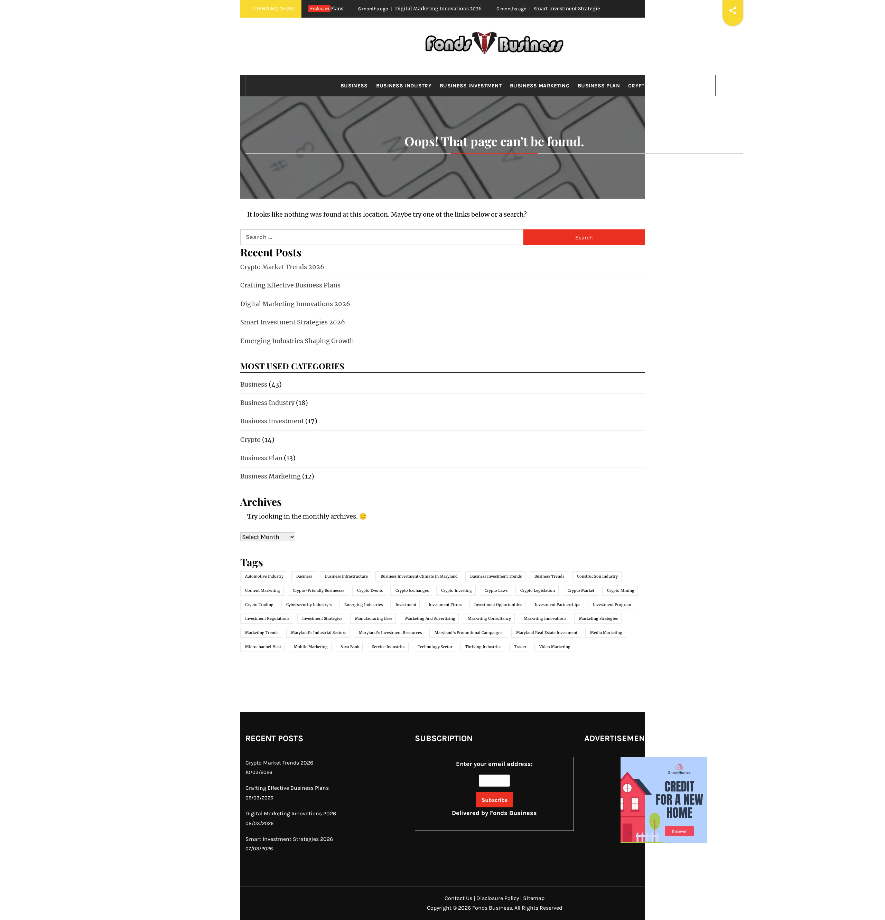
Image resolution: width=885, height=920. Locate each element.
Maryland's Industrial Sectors (318, 632)
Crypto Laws (496, 590)
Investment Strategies (322, 618)
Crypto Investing (456, 590)
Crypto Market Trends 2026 (282, 267)
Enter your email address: (494, 788)
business (304, 576)
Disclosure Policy (497, 898)
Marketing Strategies (598, 618)
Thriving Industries (483, 646)
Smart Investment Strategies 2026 (525, 9)
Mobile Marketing (311, 646)
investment (405, 604)
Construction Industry (597, 576)
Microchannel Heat (263, 646)
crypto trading (259, 604)
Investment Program (612, 604)
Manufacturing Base (373, 618)
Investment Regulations (267, 618)
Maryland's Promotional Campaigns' (469, 632)
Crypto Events (370, 590)
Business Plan (599, 86)
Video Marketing (554, 646)
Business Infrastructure (346, 576)
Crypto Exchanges (412, 590)
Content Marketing (262, 590)
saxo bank (350, 646)
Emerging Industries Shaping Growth (297, 341)
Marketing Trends (261, 632)
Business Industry (403, 86)
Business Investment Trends (496, 576)
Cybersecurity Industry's (309, 604)
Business (354, 86)
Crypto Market (581, 590)
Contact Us (458, 898)
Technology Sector (435, 646)
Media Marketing (606, 632)
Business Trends (549, 576)
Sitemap (533, 898)
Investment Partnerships (557, 604)
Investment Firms (445, 604)
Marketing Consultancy (489, 618)
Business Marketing (539, 86)
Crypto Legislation (537, 590)
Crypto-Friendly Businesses (318, 590)
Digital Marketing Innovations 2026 (389, 9)
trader (520, 646)
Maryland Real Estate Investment (546, 632)
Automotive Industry (264, 576)
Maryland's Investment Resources (390, 632)
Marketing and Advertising (430, 618)
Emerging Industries (363, 604)
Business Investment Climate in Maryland (419, 576)
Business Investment (471, 86)
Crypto (638, 86)
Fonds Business (513, 813)
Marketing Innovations (545, 618)
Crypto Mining (620, 590)
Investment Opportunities (498, 604)
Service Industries (388, 646)
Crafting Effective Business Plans (290, 285)
